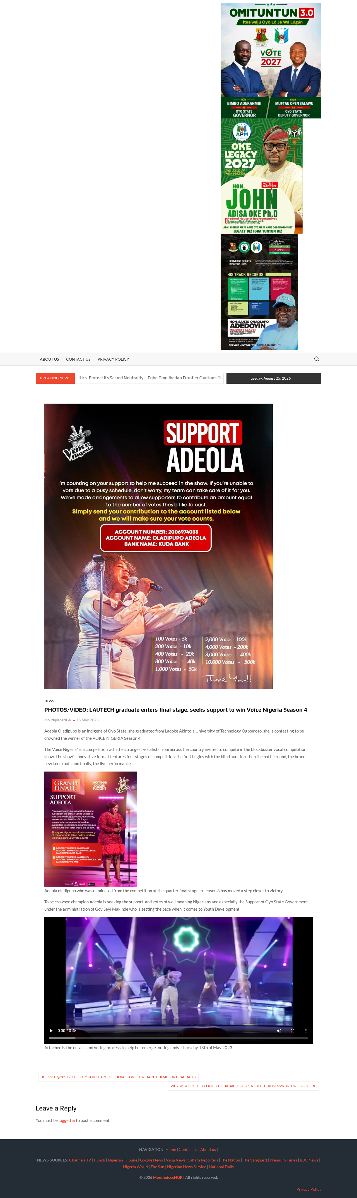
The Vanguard (255, 1160)
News (49, 701)
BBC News (309, 1160)
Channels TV (80, 1160)
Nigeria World (135, 1166)
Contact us (78, 359)
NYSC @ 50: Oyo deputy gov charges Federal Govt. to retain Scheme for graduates (122, 1077)
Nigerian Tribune (122, 1160)
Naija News (175, 1160)
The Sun (157, 1166)
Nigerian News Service (186, 1166)
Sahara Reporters (203, 1160)
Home (170, 1149)
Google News (151, 1160)
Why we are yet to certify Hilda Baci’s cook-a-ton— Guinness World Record (240, 1086)
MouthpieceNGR (57, 720)
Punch (99, 1160)
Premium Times (283, 1160)
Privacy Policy (113, 359)
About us (49, 359)
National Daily (221, 1166)
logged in (67, 1120)
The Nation (230, 1160)
